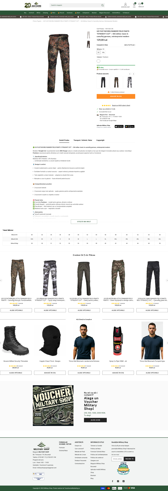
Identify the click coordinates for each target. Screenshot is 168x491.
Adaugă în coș (116, 96)
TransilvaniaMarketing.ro (72, 488)
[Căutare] (77, 5)
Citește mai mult (84, 221)
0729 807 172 (42, 457)
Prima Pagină (37, 21)
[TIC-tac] (123, 481)
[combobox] (75, 5)
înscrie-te (129, 459)
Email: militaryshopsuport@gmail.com (44, 468)
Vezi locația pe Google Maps (108, 120)
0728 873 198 (106, 118)
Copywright (100, 140)
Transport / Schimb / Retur (83, 140)
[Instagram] (118, 481)
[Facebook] (112, 481)
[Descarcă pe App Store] (119, 126)
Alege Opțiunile (16, 310)
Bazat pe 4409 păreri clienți (121, 105)
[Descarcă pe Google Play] (129, 126)
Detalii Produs (64, 140)
